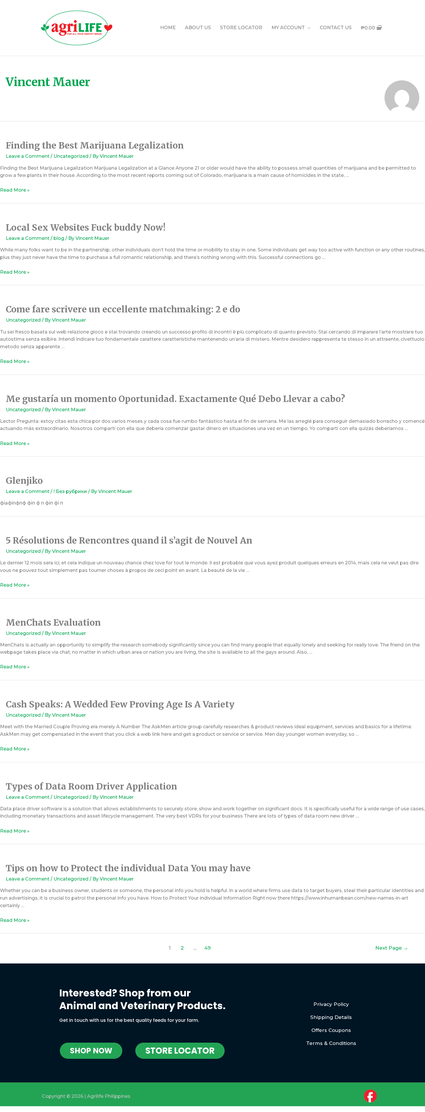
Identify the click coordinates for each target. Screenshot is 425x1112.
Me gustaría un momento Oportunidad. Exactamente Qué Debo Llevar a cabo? (175, 398)
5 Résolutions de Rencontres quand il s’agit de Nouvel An (129, 540)
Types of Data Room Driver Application (91, 786)
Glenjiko (24, 480)
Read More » (14, 190)
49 (207, 948)
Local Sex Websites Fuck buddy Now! (85, 227)
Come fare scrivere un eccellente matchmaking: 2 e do (123, 309)
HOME (168, 27)
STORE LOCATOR (241, 27)
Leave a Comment (27, 156)
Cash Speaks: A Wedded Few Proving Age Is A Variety (120, 704)
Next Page (391, 948)
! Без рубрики (70, 491)
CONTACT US (336, 27)
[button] (91, 1051)
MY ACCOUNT (288, 27)
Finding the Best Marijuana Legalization (95, 145)
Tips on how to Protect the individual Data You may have (128, 868)
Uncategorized (70, 156)
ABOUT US (198, 27)
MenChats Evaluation (53, 622)
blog (58, 238)
